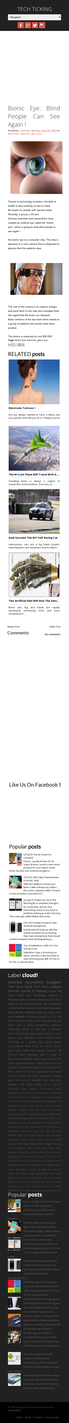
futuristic (25, 133)
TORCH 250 (56, 1156)
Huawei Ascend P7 (17, 1114)
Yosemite (17, 1165)
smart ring (41, 1012)
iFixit (17, 1080)
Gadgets (53, 982)
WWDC (11, 1071)
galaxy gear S (46, 1075)
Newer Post (13, 626)
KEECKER (50, 1114)
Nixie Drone (33, 1131)
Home (19, 1417)
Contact (38, 1417)
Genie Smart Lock (19, 995)
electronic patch (52, 1037)
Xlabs (10, 1165)
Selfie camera (33, 1148)
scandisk (29, 1182)
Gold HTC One (47, 1105)
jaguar (48, 1042)
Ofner (48, 1135)
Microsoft (13, 1020)
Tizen (26, 1161)
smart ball (47, 1080)
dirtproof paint (54, 1165)
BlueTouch (24, 1097)
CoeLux (45, 1097)
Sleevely (21, 1152)
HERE (30, 1110)
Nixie (23, 1131)
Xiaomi (58, 1161)
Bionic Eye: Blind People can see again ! (34, 116)
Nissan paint (14, 1131)
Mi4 (30, 1118)
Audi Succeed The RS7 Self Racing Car (33, 537)
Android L (55, 995)
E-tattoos (51, 1050)
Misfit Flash (49, 1118)
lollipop (57, 1042)
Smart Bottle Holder (29, 1067)
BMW (25, 1050)
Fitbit (22, 1054)
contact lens (25, 1075)
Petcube (49, 1139)
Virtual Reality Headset (21, 1012)
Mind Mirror (18, 1008)
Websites (50, 1161)
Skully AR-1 (13, 1067)
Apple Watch (15, 1050)
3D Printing (31, 1016)
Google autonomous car (41, 999)
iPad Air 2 (21, 1042)
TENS (48, 1156)
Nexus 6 (23, 1020)
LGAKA (58, 1114)
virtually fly (55, 1190)
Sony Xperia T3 (54, 1152)
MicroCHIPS (38, 1118)
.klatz (54, 1084)
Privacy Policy (52, 1417)
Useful (58, 1067)
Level (37, 1029)
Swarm (42, 1156)
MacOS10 (17, 1118)
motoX (27, 1178)
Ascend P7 (24, 1093)
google (47, 1020)
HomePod (56, 1110)
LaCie (10, 1118)
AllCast (57, 1046)
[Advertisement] (34, 68)
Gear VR (56, 1054)
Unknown (25, 130)
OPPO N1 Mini (38, 1135)
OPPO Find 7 (23, 1135)
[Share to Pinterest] (23, 344)
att (23, 1165)
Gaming (22, 1105)
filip (18, 1169)
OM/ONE (12, 1135)
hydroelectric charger (25, 1173)
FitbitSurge (32, 1054)
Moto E (57, 1118)
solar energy (26, 1084)
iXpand (11, 1178)
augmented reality (33, 1037)
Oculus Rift (55, 991)
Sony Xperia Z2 (35, 1020)
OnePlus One (54, 1058)
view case (46, 1190)
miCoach (25, 1080)
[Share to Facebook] (19, 344)
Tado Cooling (47, 1067)
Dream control (14, 1101)
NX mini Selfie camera (26, 1127)
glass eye (36, 133)
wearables (34, 982)
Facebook (56, 1025)
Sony (19, 1037)
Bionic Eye (13, 133)
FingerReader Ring (53, 1101)
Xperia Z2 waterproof (38, 1071)
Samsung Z (19, 1148)
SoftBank (42, 1152)
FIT (43, 1101)
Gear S (44, 1054)
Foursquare (13, 1105)
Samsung (41, 991)
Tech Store (15, 987)
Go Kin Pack (33, 1105)
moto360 (36, 1080)
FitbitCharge (14, 1029)
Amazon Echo (36, 1089)
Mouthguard (13, 1122)
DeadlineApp (55, 1097)
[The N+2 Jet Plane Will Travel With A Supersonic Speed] (34, 469)
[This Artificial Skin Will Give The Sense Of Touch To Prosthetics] (34, 596)
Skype (51, 1148)
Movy (51, 1122)
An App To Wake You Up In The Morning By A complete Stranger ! (41, 901)
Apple (28, 987)
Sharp (44, 1148)
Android (15, 982)
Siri (59, 1063)
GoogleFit (23, 1110)
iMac (37, 1173)
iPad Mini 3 (45, 1173)
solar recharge (16, 1016)
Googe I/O (43, 1016)
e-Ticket (11, 1169)
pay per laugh (54, 1178)
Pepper (24, 1139)
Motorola (30, 1008)
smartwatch (40, 995)
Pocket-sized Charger (19, 1033)
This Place (18, 1161)
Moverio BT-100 (27, 1122)
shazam (37, 1182)
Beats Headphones (38, 1025)
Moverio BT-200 (42, 1122)
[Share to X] (16, 344)
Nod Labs (50, 1131)
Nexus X (57, 1127)
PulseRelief (13, 1144)
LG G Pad (55, 1016)
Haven (38, 1110)
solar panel (54, 1012)
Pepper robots (37, 1139)
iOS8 (10, 1042)
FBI (59, 1050)
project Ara (13, 1182)
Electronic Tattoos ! (22, 408)
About (28, 1417)
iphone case (36, 1042)
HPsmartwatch (15, 1058)
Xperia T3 (21, 1071)
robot (21, 1182)
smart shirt (37, 1186)
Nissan (36, 1058)
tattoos (19, 1190)
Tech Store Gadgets (47, 987)
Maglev (25, 1118)
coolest (44, 1165)
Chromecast (35, 1097)
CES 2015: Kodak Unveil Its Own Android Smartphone (40, 924)
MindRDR (27, 1058)
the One (26, 1190)
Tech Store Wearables (48, 1008)
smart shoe (49, 1186)
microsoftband (15, 1046)
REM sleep (23, 1144)
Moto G (45, 1029)
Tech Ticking (34, 9)
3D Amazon (46, 1046)
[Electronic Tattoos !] (34, 403)
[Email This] (9, 344)
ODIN (58, 1131)
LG (9, 1008)
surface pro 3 (42, 1084)
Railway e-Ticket (37, 1144)
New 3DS (42, 1127)
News (50, 1127)
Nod (42, 1131)
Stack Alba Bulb (15, 1156)
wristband (55, 1003)
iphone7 (19, 1178)
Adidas (24, 1089)
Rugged (48, 1144)
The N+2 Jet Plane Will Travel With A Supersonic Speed (34, 474)
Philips (58, 1139)
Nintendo (56, 1029)
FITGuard (12, 1054)
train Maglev (36, 1190)
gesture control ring (30, 1169)
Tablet (10, 1161)
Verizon (41, 1161)
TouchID (33, 1161)
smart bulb (25, 1186)
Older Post (55, 626)
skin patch (47, 1182)
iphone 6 (27, 991)
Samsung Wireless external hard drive (36, 1063)
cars (15, 1075)
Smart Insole (31, 1152)
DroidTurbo (27, 1101)
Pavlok (11, 1063)
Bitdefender (44, 1093)
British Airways (38, 1050)
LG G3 (19, 1003)
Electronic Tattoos (17, 999)
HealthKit (46, 1110)
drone (35, 1075)
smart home (31, 1046)
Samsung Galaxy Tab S (36, 1003)
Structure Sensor (30, 1156)
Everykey (37, 1101)
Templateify (14, 1410)
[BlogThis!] (13, 344)
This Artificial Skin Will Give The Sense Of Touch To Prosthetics (34, 600)
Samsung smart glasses (42, 1033)
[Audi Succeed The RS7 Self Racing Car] (34, 533)
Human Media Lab (36, 1114)
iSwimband (56, 1173)
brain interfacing (32, 1165)
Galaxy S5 (27, 1029)
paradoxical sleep (39, 1178)
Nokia (44, 1058)
